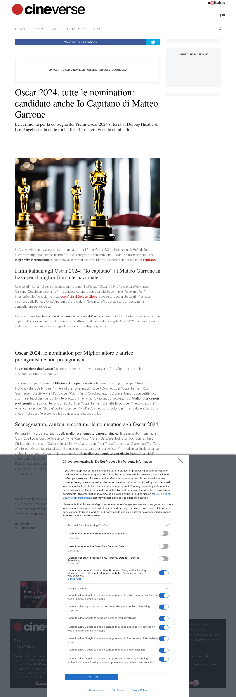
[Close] (181, 461)
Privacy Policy (139, 690)
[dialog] (118, 576)
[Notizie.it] (216, 3)
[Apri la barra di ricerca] (220, 28)
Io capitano (147, 260)
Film (36, 28)
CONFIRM (91, 677)
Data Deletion (97, 690)
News (54, 28)
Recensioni (73, 28)
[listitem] (118, 525)
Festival (20, 28)
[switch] (164, 533)
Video (97, 28)
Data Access (118, 690)
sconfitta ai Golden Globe (79, 296)
